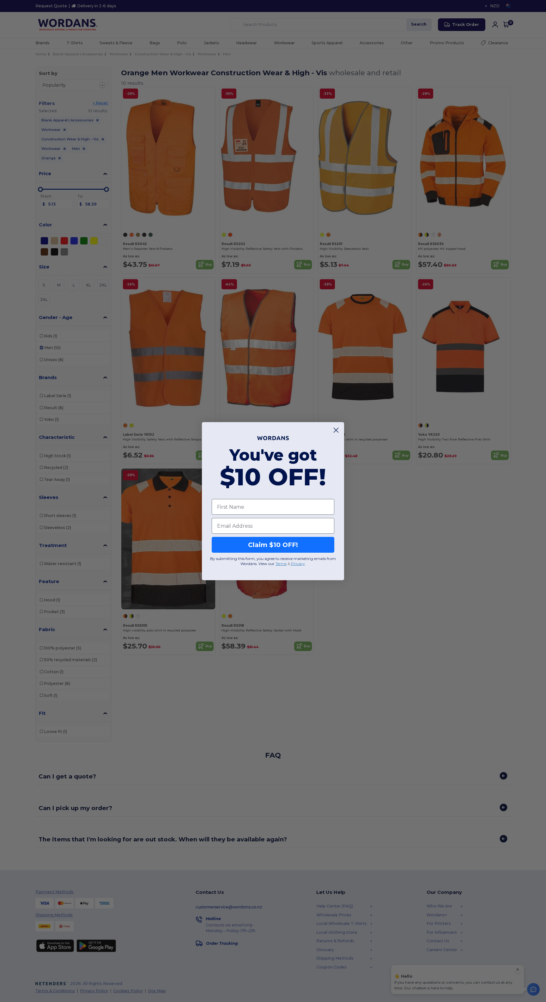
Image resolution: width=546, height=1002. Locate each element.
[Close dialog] (336, 430)
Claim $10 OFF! (273, 545)
